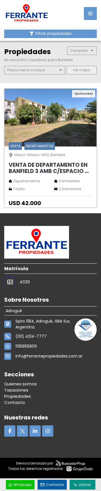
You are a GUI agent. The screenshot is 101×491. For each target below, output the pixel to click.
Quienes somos (20, 384)
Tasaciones (16, 390)
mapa (84, 70)
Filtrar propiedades (53, 33)
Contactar (55, 484)
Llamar (85, 484)
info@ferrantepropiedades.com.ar (48, 356)
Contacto (14, 402)
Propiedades (17, 396)
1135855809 (26, 346)
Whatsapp (22, 484)
